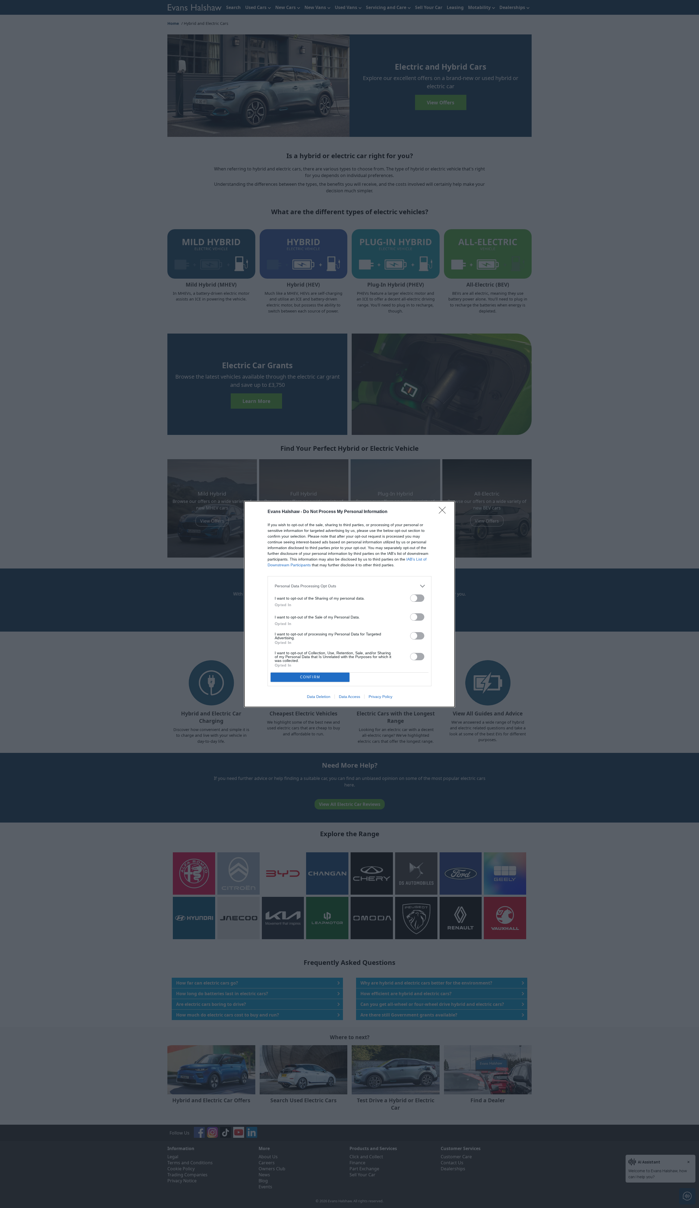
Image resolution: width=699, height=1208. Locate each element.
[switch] (417, 598)
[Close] (444, 512)
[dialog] (349, 604)
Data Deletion (318, 696)
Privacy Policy (380, 696)
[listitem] (349, 586)
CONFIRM (310, 677)
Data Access (349, 696)
